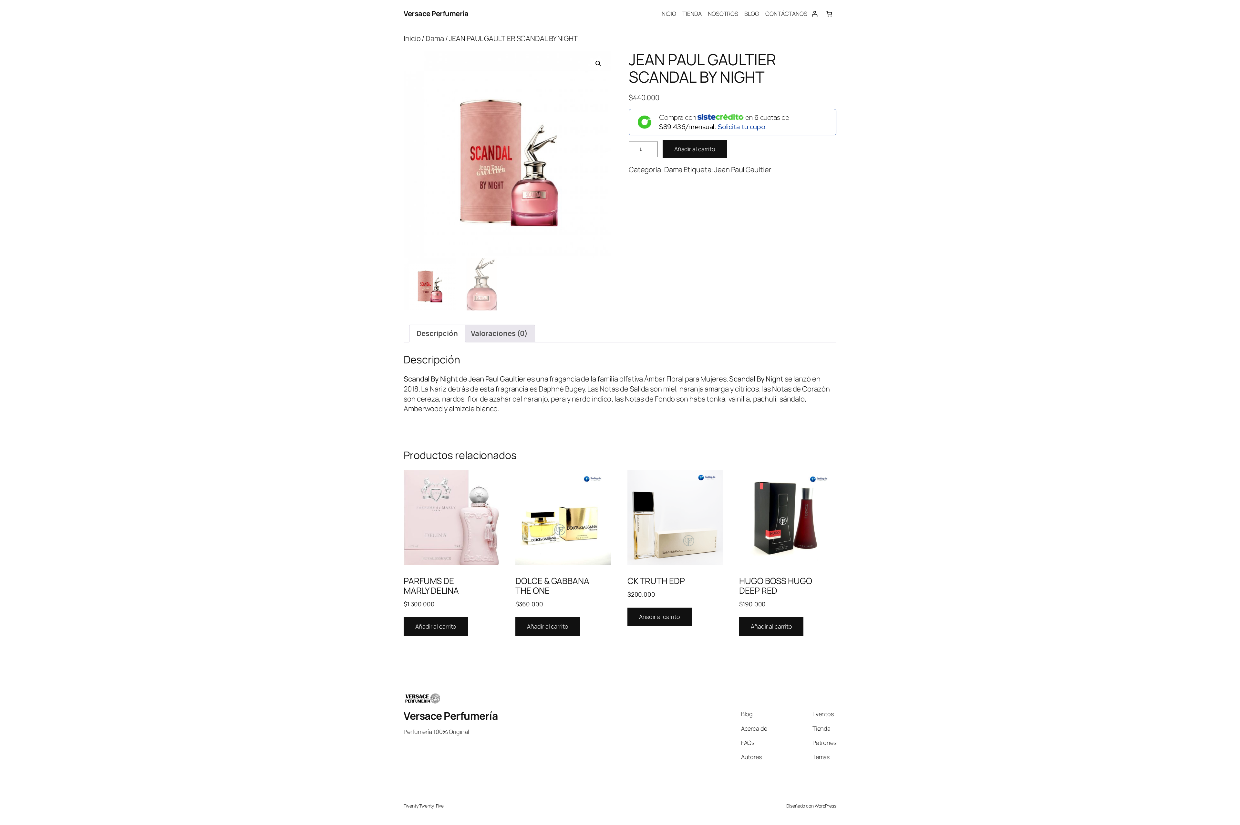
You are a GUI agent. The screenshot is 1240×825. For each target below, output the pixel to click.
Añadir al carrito (694, 149)
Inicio (412, 38)
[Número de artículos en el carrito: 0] (829, 13)
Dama (435, 38)
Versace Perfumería (436, 13)
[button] (598, 63)
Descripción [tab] (437, 333)
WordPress (825, 806)
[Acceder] (814, 13)
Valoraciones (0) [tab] (499, 333)
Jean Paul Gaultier (742, 169)
